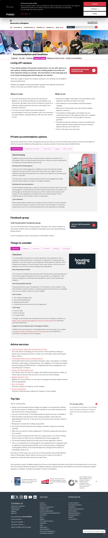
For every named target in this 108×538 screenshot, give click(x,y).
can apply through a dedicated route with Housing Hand (30, 331)
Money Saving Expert (19, 389)
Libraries (42, 519)
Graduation (43, 523)
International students (74, 505)
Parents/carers (72, 511)
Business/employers (74, 513)
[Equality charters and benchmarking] (73, 483)
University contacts (17, 524)
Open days (43, 505)
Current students (73, 503)
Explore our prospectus (46, 507)
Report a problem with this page (21, 527)
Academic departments (46, 511)
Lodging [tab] (56, 149)
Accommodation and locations (30, 54)
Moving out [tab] (66, 248)
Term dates (43, 515)
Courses (42, 503)
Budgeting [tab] (25, 248)
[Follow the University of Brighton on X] (17, 497)
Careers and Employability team (22, 370)
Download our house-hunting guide (80, 70)
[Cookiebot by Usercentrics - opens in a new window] (10, 14)
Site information (44, 529)
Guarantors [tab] (15, 248)
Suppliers (71, 517)
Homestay (29, 58)
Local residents (72, 519)
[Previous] (12, 481)
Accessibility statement (46, 533)
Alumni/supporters (73, 515)
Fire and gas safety (76, 404)
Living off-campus (40, 58)
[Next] (95, 481)
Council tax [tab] (36, 248)
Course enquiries (16, 519)
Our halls (22, 58)
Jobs (41, 525)
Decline (95, 13)
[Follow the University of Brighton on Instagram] (21, 497)
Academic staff (44, 509)
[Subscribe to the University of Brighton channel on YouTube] (30, 497)
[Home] (12, 27)
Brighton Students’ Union (20, 377)
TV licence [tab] (46, 248)
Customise (94, 9)
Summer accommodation (74, 58)
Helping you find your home (56, 58)
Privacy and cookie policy (47, 531)
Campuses (14, 58)
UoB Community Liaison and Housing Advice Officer (29, 349)
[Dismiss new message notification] (105, 529)
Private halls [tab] (47, 149)
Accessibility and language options (92, 22)
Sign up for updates (17, 522)
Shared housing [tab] (16, 149)
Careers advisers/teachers (75, 509)
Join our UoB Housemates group (80, 225)
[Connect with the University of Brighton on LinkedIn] (35, 497)
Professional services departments (50, 513)
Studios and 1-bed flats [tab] (32, 149)
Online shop (43, 527)
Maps (41, 517)
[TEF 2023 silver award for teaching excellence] (17, 481)
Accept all (95, 4)
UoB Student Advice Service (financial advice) (27, 359)
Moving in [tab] (56, 248)
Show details (24, 14)
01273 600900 (27, 516)
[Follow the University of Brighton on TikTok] (25, 497)
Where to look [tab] (67, 149)
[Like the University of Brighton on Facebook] (13, 497)
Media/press (71, 507)
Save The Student (18, 384)
